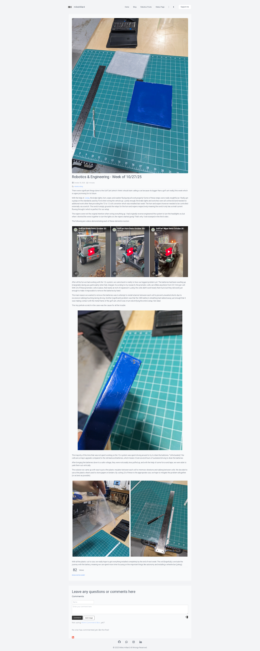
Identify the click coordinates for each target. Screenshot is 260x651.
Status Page (160, 7)
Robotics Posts (146, 7)
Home (127, 7)
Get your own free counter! (78, 575)
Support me (185, 7)
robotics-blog (78, 186)
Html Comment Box (90, 623)
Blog (134, 7)
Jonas (87, 198)
